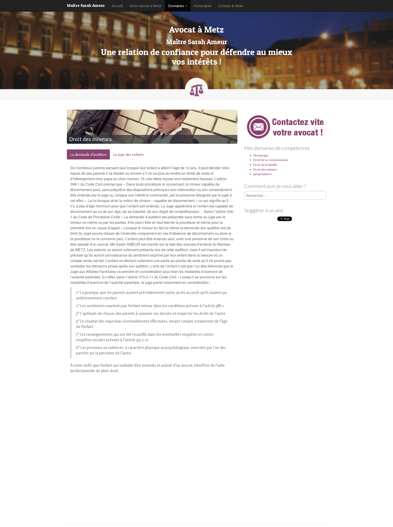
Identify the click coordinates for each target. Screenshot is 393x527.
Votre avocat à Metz (145, 5)
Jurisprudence (262, 174)
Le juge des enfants (128, 154)
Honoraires (203, 5)
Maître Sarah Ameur (86, 5)
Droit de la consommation (270, 160)
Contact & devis (230, 5)
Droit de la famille (265, 164)
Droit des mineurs (265, 169)
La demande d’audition (88, 154)
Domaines (176, 5)
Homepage (260, 155)
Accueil (117, 5)
